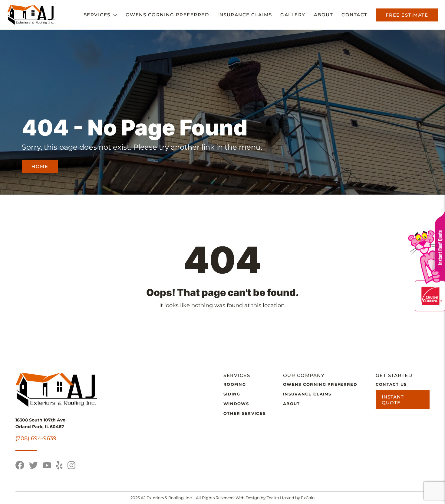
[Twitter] (33, 465)
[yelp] (59, 465)
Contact (354, 15)
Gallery (292, 15)
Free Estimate (407, 15)
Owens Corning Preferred (167, 15)
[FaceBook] (19, 465)
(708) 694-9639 (35, 438)
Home (39, 166)
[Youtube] (47, 465)
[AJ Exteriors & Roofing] (31, 15)
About (323, 15)
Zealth (273, 497)
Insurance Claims (244, 15)
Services (97, 15)
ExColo (308, 497)
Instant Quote (393, 399)
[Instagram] (71, 465)
